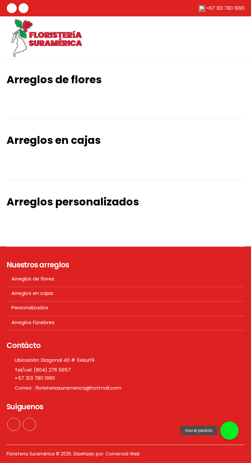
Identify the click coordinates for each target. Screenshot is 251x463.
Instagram (29, 424)
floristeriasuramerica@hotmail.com (78, 387)
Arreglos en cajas (32, 293)
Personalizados (29, 307)
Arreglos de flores (32, 278)
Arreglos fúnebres (33, 322)
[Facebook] (12, 8)
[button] (229, 430)
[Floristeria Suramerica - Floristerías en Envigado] (47, 37)
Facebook (13, 424)
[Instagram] (23, 8)
